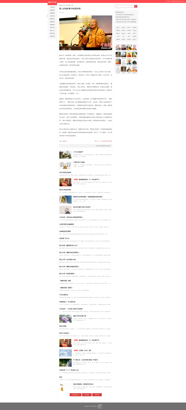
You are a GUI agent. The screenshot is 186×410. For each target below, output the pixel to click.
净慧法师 (118, 58)
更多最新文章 (75, 394)
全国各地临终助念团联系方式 (122, 17)
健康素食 (118, 39)
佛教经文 (52, 18)
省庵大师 (118, 72)
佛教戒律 (134, 27)
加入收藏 (168, 1)
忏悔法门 (129, 27)
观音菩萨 (129, 39)
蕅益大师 (134, 58)
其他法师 (123, 58)
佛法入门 (52, 30)
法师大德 (52, 16)
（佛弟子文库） (94, 406)
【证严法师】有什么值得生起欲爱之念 (124, 14)
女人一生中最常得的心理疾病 (105, 141)
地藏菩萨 (118, 30)
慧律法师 (134, 50)
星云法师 (68, 5)
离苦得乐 (118, 33)
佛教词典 (52, 24)
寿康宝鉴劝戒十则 (119, 12)
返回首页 (97, 394)
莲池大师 (129, 50)
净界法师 (129, 72)
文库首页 (52, 7)
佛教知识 (52, 21)
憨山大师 (129, 58)
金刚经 (129, 33)
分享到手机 (98, 145)
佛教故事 (52, 13)
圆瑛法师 (118, 65)
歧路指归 (65, 141)
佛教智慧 (134, 36)
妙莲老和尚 (134, 72)
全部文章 (52, 27)
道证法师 (118, 50)
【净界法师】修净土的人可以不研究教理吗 (125, 21)
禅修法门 (118, 27)
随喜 (129, 36)
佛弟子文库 (62, 5)
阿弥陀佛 (52, 36)
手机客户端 (108, 145)
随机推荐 (52, 10)
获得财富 (123, 39)
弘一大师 (129, 65)
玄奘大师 (123, 72)
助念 (124, 36)
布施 (118, 36)
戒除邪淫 (129, 30)
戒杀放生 (123, 27)
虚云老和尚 (123, 50)
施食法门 (134, 39)
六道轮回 (134, 30)
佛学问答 (52, 33)
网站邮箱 (103, 145)
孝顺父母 (123, 30)
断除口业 (123, 33)
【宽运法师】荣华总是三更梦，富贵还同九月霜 (126, 19)
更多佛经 (87, 394)
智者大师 (123, 65)
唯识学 (134, 33)
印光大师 (134, 65)
